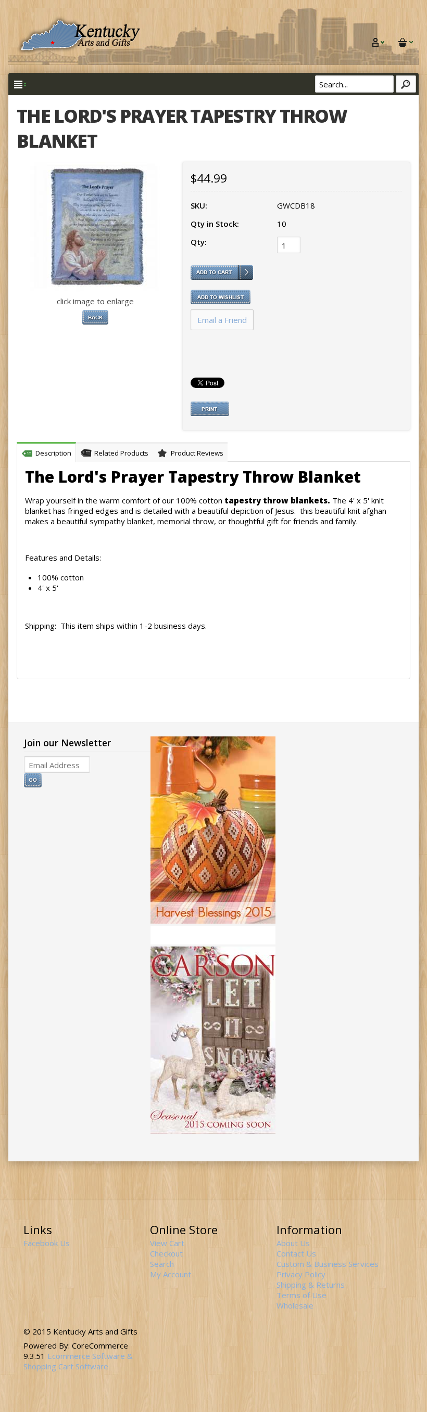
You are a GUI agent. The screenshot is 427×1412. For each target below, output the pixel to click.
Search (162, 1264)
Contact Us (296, 1253)
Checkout (166, 1253)
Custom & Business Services (328, 1264)
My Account (170, 1274)
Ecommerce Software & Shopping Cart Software (78, 1361)
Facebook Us (46, 1243)
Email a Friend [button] (222, 320)
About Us (293, 1243)
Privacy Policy (301, 1274)
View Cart (167, 1243)
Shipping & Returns (311, 1284)
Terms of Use (301, 1295)
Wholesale (295, 1305)
